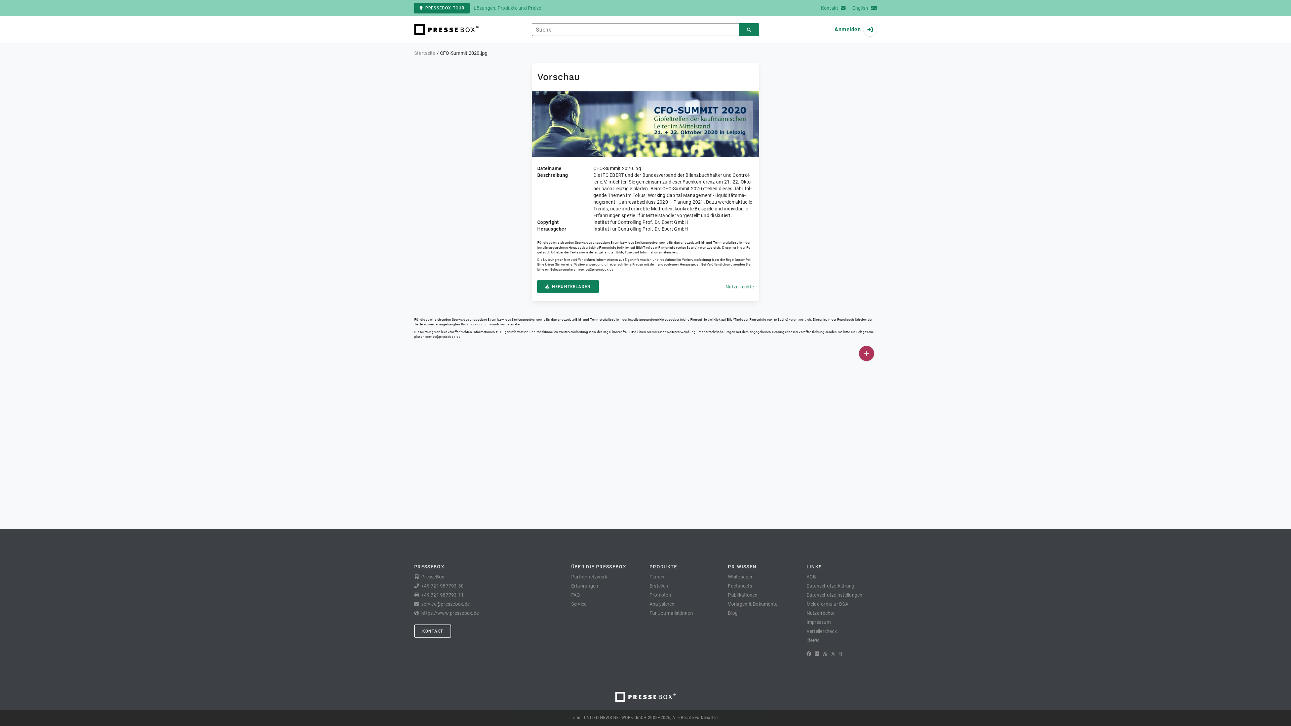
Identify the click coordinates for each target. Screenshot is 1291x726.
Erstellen (659, 586)
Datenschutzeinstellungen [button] (835, 595)
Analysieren (662, 604)
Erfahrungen (584, 586)
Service (579, 604)
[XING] (841, 653)
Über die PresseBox (598, 566)
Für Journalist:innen (671, 613)
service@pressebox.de (595, 269)
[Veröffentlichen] (866, 353)
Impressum (819, 622)
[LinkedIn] (817, 653)
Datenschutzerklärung (831, 586)
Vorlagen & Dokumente (752, 604)
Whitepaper (740, 576)
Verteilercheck (822, 631)
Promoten (660, 595)
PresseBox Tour (444, 8)
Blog (733, 613)
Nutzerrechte (740, 286)
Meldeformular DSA (827, 604)
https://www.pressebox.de (450, 613)
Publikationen (742, 595)
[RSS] (825, 653)
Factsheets (740, 586)
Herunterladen (571, 286)
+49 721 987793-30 (442, 586)
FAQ (575, 595)
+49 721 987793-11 (442, 595)
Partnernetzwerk (589, 576)
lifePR (813, 640)
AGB (811, 576)
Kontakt (432, 631)
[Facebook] (809, 653)
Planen (657, 576)
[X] (833, 653)
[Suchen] (749, 29)
